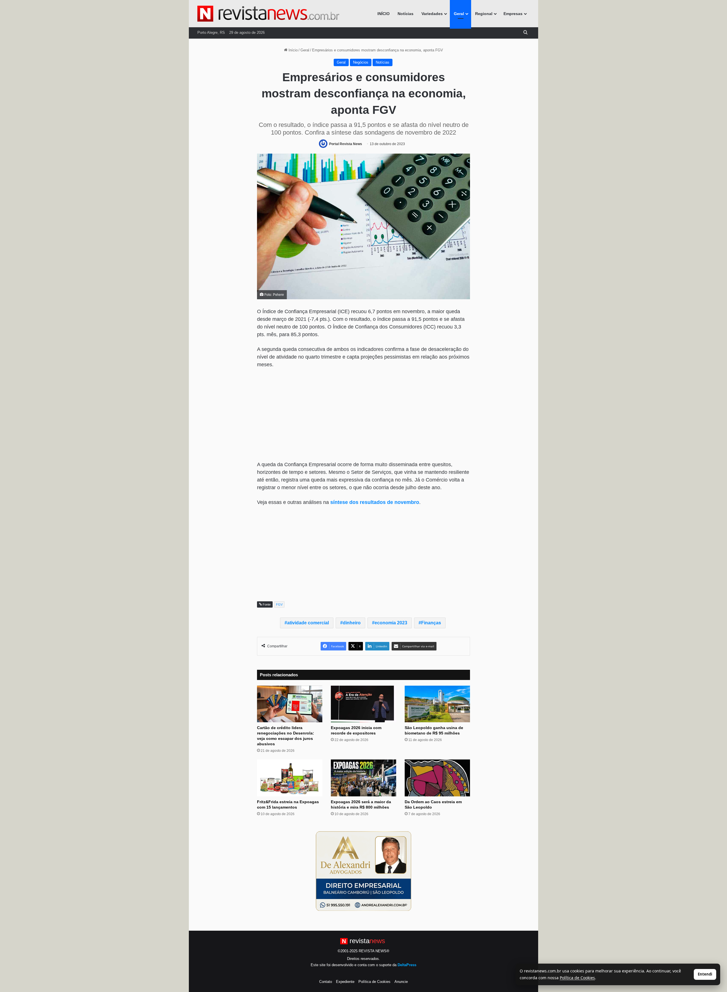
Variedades (432, 13)
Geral (459, 13)
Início (292, 50)
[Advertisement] (363, 415)
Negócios (360, 62)
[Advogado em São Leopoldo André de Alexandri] (363, 870)
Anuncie (401, 982)
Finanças (431, 622)
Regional (483, 13)
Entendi (705, 974)
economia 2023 (391, 622)
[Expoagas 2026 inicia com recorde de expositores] (363, 704)
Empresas (513, 13)
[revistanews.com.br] (268, 14)
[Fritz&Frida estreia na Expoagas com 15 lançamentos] (289, 777)
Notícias (405, 13)
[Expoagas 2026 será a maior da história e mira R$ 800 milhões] (363, 777)
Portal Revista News (345, 144)
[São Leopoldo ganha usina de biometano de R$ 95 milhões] (437, 704)
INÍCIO (383, 13)
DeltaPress (407, 965)
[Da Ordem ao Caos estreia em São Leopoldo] (437, 777)
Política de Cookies (374, 982)
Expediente (345, 982)
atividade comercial (308, 622)
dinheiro (352, 622)
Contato (325, 982)
